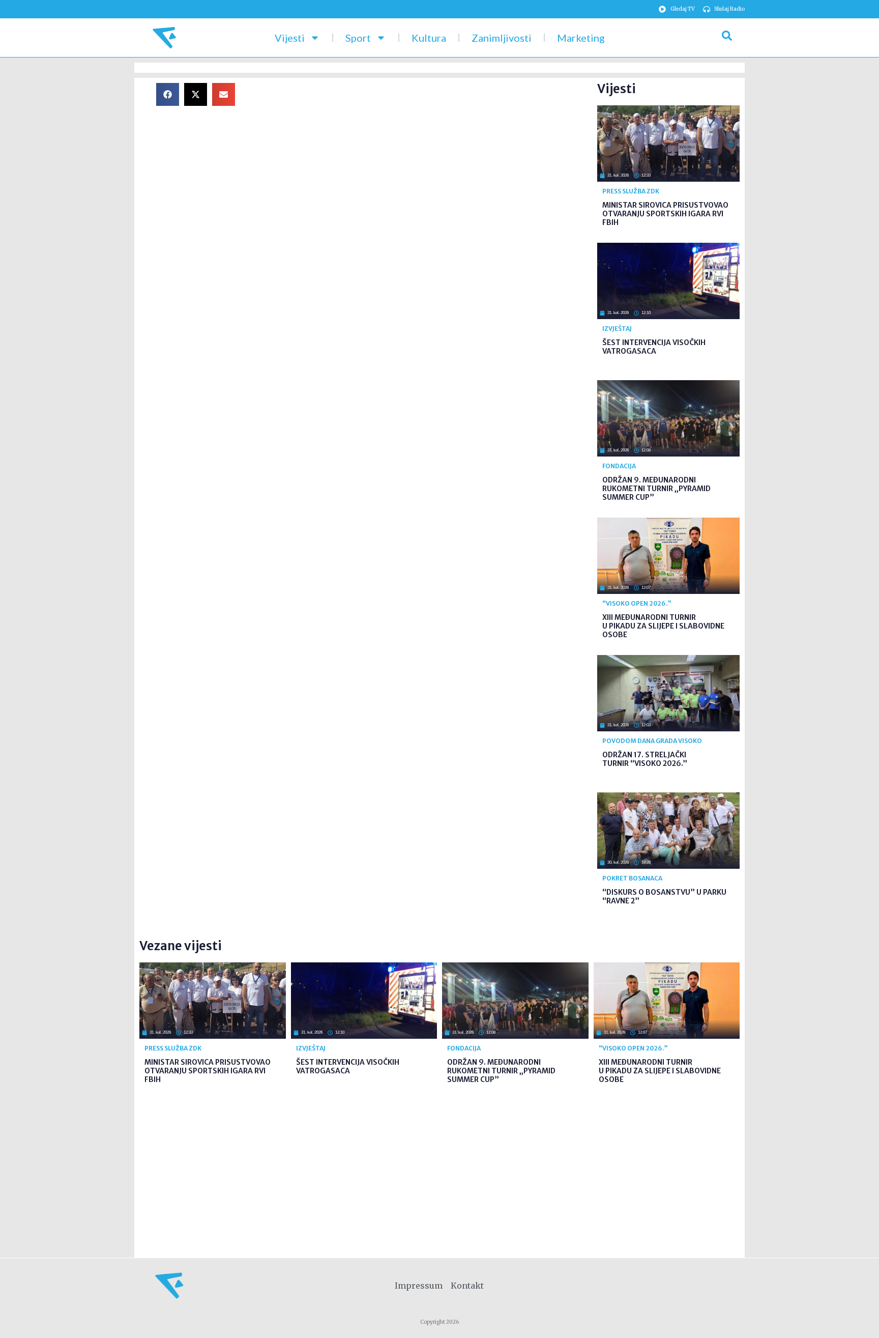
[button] (167, 94)
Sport (358, 38)
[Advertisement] (424, 154)
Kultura (429, 38)
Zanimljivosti (502, 38)
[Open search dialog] (727, 37)
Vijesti (290, 38)
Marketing (581, 38)
